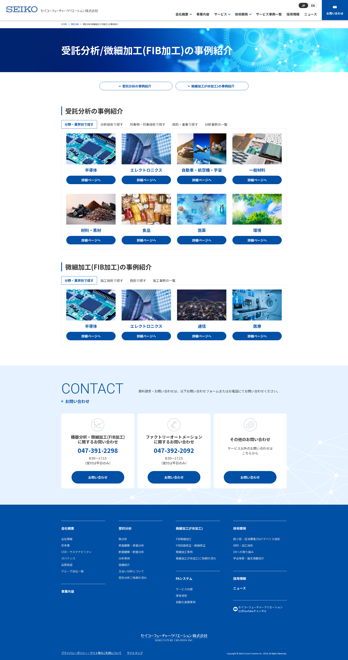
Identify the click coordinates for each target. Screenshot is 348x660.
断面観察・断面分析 (131, 552)
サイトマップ (135, 653)
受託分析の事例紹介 (136, 86)
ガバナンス (68, 558)
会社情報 (66, 539)
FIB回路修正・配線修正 (191, 545)
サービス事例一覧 (269, 14)
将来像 (65, 545)
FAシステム (184, 578)
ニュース (310, 14)
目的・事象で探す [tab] (185, 124)
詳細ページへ (91, 179)
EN (313, 5)
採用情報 (293, 14)
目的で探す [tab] (138, 280)
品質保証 (66, 565)
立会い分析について (131, 571)
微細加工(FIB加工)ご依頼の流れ (196, 558)
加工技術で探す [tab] (111, 280)
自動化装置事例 (186, 602)
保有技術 (181, 596)
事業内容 (202, 14)
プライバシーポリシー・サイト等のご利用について (91, 653)
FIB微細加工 (184, 539)
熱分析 (123, 539)
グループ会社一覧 (72, 571)
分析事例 (124, 558)
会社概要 (67, 528)
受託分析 (125, 528)
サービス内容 (184, 589)
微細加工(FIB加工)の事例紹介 (212, 86)
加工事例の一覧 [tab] (164, 280)
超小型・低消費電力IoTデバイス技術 (256, 539)
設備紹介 (124, 565)
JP (303, 5)
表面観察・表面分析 (131, 545)
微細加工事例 (184, 552)
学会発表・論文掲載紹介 (248, 558)
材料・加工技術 (243, 545)
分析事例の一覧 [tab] (216, 124)
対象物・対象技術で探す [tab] (147, 124)
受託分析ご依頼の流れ (133, 578)
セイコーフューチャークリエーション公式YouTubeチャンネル (260, 609)
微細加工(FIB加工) (189, 528)
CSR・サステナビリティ (76, 552)
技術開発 (239, 528)
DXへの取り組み (243, 552)
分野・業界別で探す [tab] (79, 124)
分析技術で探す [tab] (111, 124)
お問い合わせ (334, 13)
